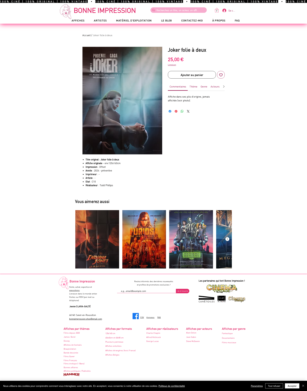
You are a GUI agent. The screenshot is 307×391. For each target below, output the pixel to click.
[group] (153, 239)
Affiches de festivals (73, 345)
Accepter (292, 385)
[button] (217, 10)
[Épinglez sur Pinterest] (176, 111)
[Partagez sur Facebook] (170, 111)
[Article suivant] (227, 239)
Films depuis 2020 (72, 333)
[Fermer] (303, 385)
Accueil (86, 35)
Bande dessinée (71, 353)
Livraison (172, 64)
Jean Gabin (191, 337)
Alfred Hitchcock (153, 337)
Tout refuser (274, 385)
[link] (178, 86)
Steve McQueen (193, 341)
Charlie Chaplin (153, 333)
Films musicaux (229, 342)
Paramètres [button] (257, 385)
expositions (74, 290)
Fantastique (227, 333)
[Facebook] (136, 316)
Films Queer (69, 356)
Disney (67, 341)
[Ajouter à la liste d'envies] (221, 75)
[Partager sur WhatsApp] (182, 111)
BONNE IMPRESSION (105, 10)
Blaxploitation (70, 349)
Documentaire (228, 338)
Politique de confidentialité (171, 385)
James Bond (69, 337)
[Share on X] (188, 111)
